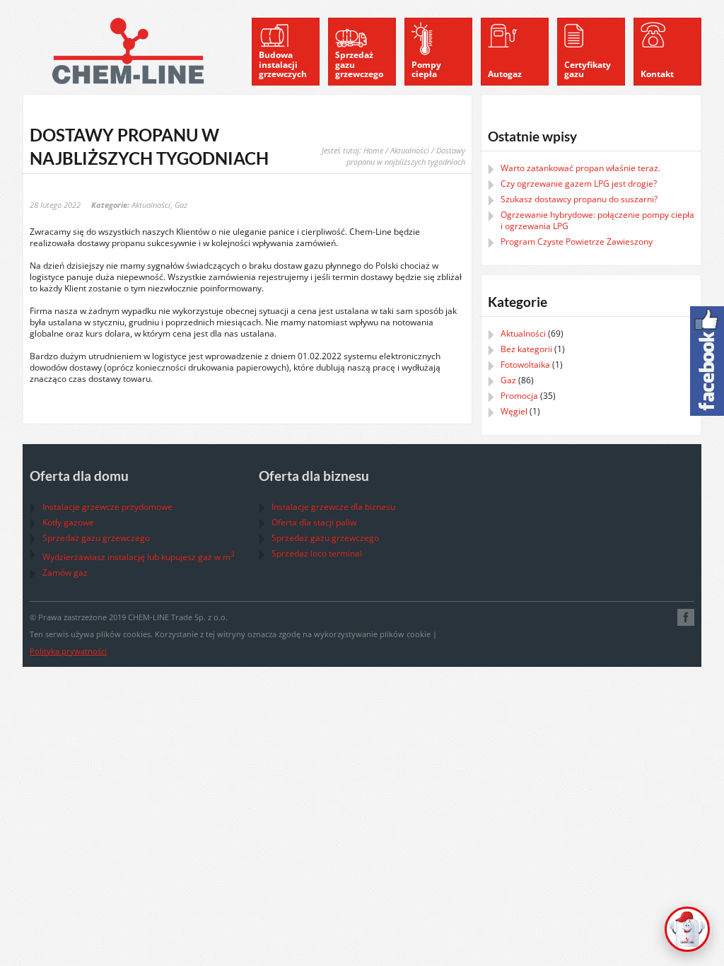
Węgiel (514, 411)
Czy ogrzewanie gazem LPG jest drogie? (579, 184)
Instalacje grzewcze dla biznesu (333, 507)
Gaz (181, 204)
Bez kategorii (526, 349)
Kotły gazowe (68, 522)
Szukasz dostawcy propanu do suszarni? (579, 199)
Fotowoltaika (525, 365)
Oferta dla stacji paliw (314, 522)
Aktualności (409, 150)
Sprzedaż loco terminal (317, 553)
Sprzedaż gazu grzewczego (96, 538)
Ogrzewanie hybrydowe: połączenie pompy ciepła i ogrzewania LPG (597, 220)
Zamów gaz (65, 572)
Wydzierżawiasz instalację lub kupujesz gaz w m (138, 557)
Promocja (519, 396)
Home (373, 150)
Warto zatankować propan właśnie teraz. (580, 168)
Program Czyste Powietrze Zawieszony (577, 241)
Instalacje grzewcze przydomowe (107, 507)
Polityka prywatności (68, 651)
